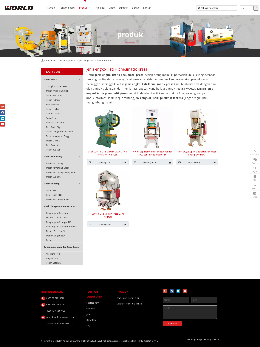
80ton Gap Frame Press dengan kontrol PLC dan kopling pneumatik (152, 153)
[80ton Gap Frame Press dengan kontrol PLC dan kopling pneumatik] (152, 127)
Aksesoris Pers (53, 253)
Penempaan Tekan (55, 122)
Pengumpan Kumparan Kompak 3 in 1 (64, 226)
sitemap (215, 339)
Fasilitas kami (92, 302)
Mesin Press (50, 79)
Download (91, 319)
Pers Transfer (52, 145)
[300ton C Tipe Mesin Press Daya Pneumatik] (108, 189)
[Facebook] (172, 291)
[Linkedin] (178, 291)
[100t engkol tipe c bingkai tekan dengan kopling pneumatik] (197, 127)
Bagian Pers (52, 258)
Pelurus (49, 240)
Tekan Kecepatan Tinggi (58, 136)
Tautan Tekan (53, 113)
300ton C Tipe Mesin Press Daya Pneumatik (108, 215)
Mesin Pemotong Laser (57, 167)
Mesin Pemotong (53, 156)
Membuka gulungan (55, 235)
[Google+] (165, 291)
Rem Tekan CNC (54, 194)
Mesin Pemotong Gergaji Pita (60, 172)
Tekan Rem (51, 190)
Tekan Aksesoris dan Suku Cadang (62, 247)
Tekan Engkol (52, 109)
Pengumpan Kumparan (57, 213)
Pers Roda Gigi (53, 127)
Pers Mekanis (52, 104)
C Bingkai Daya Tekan (56, 86)
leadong (207, 339)
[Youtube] (185, 291)
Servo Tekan (52, 118)
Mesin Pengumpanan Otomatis (60, 206)
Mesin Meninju (53, 140)
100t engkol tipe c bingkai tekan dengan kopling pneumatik (197, 153)
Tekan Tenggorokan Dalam (59, 131)
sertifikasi (91, 308)
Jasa (88, 314)
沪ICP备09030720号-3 (148, 340)
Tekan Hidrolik (53, 99)
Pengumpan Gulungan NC (58, 222)
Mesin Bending (52, 183)
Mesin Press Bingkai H (57, 90)
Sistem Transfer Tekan (57, 217)
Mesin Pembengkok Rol (57, 199)
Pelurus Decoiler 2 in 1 (57, 231)
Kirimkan (172, 323)
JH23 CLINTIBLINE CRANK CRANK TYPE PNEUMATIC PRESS (107, 153)
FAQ (88, 325)
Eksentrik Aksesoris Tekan (129, 303)
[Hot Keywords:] (255, 8)
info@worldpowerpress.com (60, 323)
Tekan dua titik (53, 149)
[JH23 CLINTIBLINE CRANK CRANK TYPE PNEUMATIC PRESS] (108, 127)
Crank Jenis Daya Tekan (127, 297)
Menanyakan (105, 162)
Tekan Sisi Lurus (54, 95)
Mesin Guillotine (54, 176)
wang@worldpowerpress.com (60, 317)
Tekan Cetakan (53, 262)
